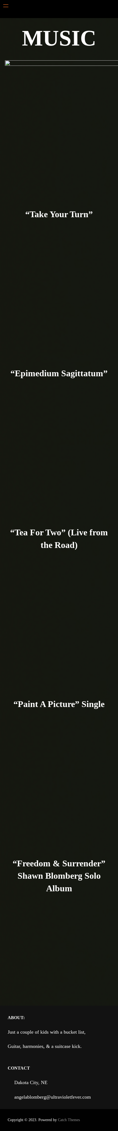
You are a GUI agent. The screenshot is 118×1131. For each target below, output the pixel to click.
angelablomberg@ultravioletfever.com (52, 1097)
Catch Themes (69, 1120)
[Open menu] (6, 6)
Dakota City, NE (30, 1082)
